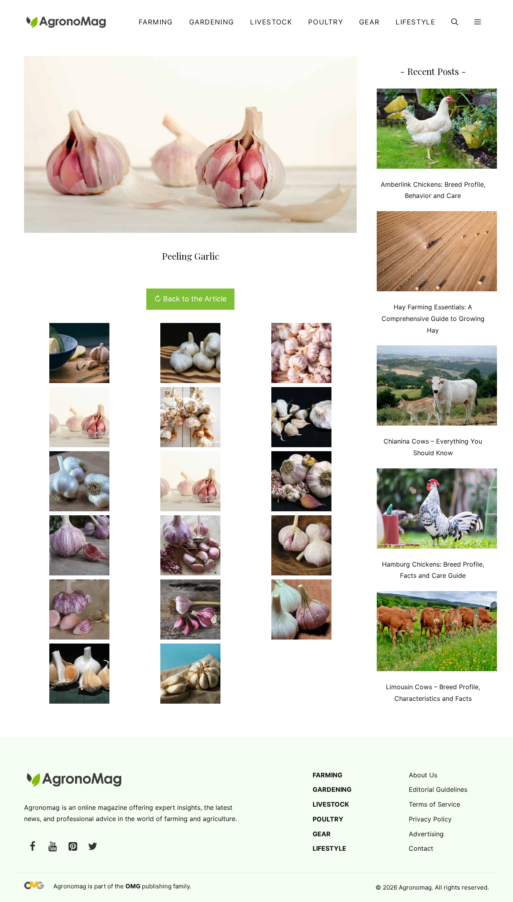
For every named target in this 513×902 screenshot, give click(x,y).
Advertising (426, 834)
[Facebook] (32, 847)
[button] (454, 22)
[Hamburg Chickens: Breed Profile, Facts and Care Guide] (437, 510)
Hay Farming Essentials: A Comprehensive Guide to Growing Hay (433, 318)
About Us (423, 775)
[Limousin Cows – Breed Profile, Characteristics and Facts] (437, 633)
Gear (369, 22)
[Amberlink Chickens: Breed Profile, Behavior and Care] (437, 130)
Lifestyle (415, 22)
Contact (421, 848)
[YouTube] (52, 847)
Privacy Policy (430, 819)
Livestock (271, 22)
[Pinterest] (73, 847)
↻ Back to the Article (190, 299)
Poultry (325, 22)
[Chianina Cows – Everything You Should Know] (437, 387)
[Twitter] (93, 847)
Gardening (211, 22)
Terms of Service (434, 804)
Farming (156, 22)
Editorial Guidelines (438, 789)
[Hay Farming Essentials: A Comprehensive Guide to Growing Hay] (437, 253)
